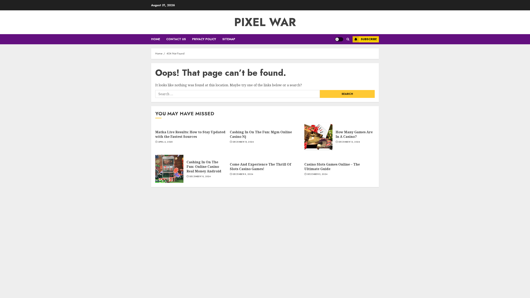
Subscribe (369, 39)
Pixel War (265, 22)
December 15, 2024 (243, 142)
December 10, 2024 (200, 176)
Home (155, 39)
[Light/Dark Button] (339, 39)
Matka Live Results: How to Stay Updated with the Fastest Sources (190, 134)
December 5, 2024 (317, 174)
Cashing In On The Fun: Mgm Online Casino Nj (261, 134)
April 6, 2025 (165, 142)
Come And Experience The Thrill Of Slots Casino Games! (260, 166)
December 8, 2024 (243, 174)
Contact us (176, 39)
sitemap (228, 39)
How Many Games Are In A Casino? (354, 134)
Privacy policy (204, 39)
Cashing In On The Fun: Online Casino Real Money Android (204, 167)
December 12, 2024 (349, 142)
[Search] (348, 39)
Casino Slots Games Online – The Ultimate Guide (332, 166)
